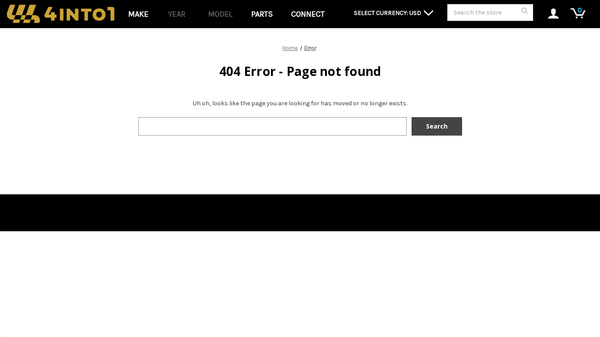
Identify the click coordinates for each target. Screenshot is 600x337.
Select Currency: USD (388, 13)
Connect (308, 14)
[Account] (548, 14)
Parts (262, 14)
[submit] (524, 13)
